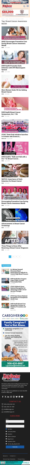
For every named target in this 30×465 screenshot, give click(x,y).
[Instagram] (11, 397)
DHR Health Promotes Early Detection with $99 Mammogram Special (13, 68)
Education (9, 434)
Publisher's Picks (11, 441)
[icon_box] (8, 404)
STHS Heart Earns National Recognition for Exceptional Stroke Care (18, 297)
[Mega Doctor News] (7, 6)
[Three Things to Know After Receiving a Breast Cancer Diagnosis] (15, 237)
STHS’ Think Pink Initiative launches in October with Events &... (15, 135)
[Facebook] (3, 397)
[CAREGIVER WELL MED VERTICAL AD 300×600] (15, 340)
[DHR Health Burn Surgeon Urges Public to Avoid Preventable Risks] (5, 280)
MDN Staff (4, 138)
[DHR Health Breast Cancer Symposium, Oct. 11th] (15, 103)
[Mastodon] (19, 397)
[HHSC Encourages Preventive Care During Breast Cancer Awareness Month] (15, 33)
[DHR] (15, 464)
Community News (11, 431)
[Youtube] (22, 397)
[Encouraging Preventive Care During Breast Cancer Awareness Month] (15, 192)
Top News (9, 429)
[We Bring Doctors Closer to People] (11, 377)
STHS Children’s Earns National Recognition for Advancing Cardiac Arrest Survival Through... (18, 289)
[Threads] (14, 397)
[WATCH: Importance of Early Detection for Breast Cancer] (15, 170)
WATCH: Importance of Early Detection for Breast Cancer (12, 180)
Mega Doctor (10, 439)
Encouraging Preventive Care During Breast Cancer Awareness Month (15, 202)
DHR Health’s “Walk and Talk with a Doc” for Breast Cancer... (14, 158)
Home (3, 19)
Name (7, 419)
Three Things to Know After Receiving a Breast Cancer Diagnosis (15, 247)
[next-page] (19, 256)
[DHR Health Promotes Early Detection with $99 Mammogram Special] (15, 57)
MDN (3, 47)
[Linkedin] (8, 397)
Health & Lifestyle (11, 436)
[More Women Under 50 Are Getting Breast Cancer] (15, 81)
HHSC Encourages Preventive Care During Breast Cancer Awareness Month (14, 43)
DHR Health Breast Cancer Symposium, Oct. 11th (11, 113)
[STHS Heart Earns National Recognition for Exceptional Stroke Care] (5, 298)
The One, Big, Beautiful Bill (13, 444)
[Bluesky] (16, 397)
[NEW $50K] (15, 13)
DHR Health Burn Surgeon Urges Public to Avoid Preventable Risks (18, 280)
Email (7, 424)
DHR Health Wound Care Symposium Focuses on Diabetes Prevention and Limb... (18, 306)
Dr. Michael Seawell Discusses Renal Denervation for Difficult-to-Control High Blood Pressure (19, 272)
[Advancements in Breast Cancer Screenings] (15, 215)
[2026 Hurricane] (15, 2)
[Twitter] (5, 397)
